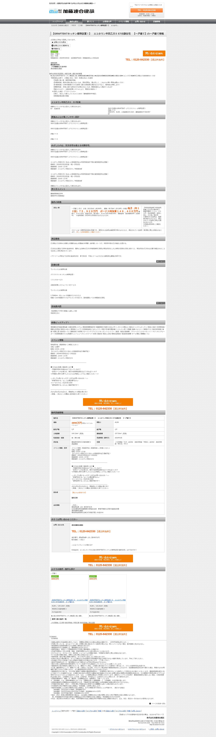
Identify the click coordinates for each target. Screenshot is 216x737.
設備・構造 (72, 73)
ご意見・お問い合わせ (156, 729)
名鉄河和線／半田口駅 (72, 623)
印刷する (57, 49)
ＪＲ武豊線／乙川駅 (57, 623)
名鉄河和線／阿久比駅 (87, 623)
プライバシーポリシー (117, 729)
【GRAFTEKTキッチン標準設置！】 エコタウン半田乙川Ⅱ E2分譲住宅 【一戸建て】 (107, 601)
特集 (99, 711)
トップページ (57, 21)
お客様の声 (107, 21)
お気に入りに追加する (61, 45)
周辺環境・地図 (62, 73)
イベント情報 (123, 21)
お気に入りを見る (60, 42)
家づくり (90, 21)
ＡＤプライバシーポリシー (137, 729)
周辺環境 (75, 444)
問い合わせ (154, 53)
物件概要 (79, 73)
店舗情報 (156, 21)
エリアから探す (92, 711)
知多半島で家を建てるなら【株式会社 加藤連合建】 (69, 729)
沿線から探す (81, 711)
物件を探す (74, 21)
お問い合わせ (140, 21)
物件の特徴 (53, 73)
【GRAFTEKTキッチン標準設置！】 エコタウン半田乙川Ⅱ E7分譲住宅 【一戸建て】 (69, 601)
